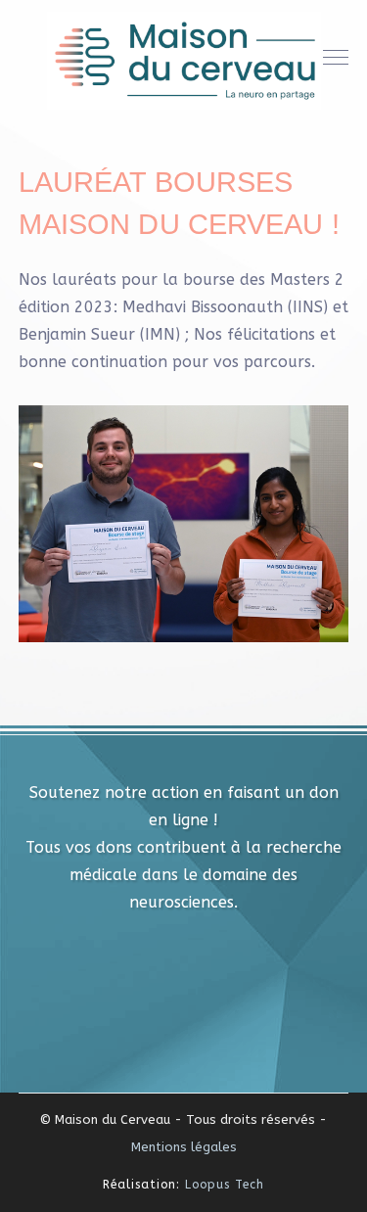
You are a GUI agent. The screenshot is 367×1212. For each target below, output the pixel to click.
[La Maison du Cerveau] (184, 59)
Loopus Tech (224, 1184)
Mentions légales (184, 1147)
